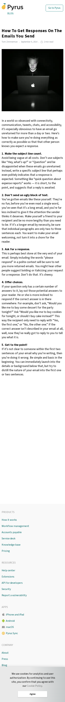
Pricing (6, 551)
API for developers (12, 583)
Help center (8, 570)
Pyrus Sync (12, 633)
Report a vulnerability (14, 595)
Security (6, 589)
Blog (10, 13)
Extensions (8, 577)
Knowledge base (11, 545)
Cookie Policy (34, 686)
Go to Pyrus (54, 8)
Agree (33, 694)
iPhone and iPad (15, 614)
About (5, 653)
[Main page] (18, 7)
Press (5, 659)
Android (10, 621)
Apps (5, 607)
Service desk (8, 538)
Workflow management (15, 526)
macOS (10, 627)
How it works (9, 520)
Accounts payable (12, 532)
